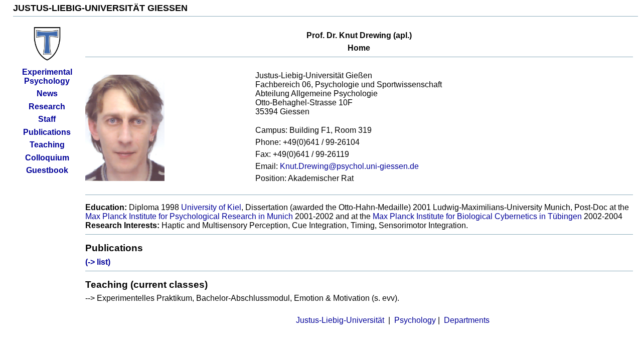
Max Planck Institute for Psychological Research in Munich (190, 216)
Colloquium (47, 157)
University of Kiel (211, 207)
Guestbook (47, 170)
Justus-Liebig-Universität (340, 320)
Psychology (415, 320)
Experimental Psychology (47, 76)
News (47, 93)
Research (47, 106)
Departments (467, 320)
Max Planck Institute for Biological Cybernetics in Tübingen (477, 216)
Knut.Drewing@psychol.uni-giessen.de (349, 166)
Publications (47, 132)
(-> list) (97, 262)
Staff (47, 119)
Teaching (47, 144)
